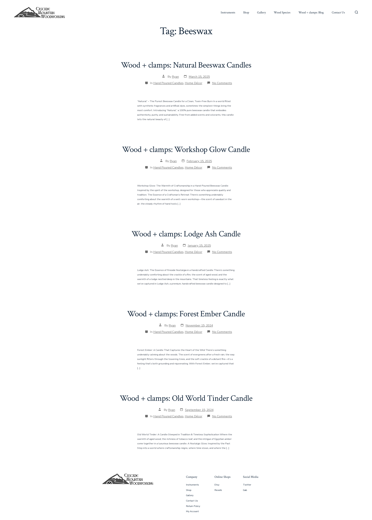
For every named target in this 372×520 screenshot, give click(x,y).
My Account (192, 511)
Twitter (247, 484)
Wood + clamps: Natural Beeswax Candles (186, 65)
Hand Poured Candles (168, 83)
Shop (246, 12)
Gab (245, 490)
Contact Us (338, 12)
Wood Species (282, 12)
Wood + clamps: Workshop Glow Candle (186, 149)
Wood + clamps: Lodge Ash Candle (186, 234)
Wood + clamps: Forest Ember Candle (186, 313)
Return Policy (193, 506)
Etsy (216, 484)
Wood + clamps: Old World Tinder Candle (186, 398)
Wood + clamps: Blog (311, 12)
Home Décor (193, 83)
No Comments (222, 83)
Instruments (228, 12)
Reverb (218, 490)
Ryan (175, 77)
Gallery (261, 12)
